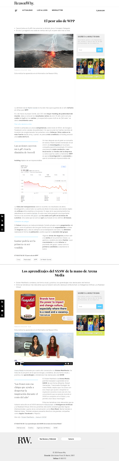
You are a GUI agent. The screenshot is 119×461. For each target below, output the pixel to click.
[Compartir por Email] (2, 225)
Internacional (21, 428)
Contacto (71, 439)
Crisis (18, 259)
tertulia (34, 213)
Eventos (31, 428)
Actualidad (27, 10)
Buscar (101, 10)
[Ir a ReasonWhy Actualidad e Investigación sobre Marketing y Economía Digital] (24, 3)
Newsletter (57, 10)
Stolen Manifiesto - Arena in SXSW (34, 417)
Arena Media (19, 370)
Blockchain (49, 404)
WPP (35, 259)
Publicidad (27, 259)
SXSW (56, 428)
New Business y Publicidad (48, 439)
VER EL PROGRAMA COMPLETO (90, 76)
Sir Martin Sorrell (31, 108)
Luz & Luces (42, 10)
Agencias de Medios (43, 428)
